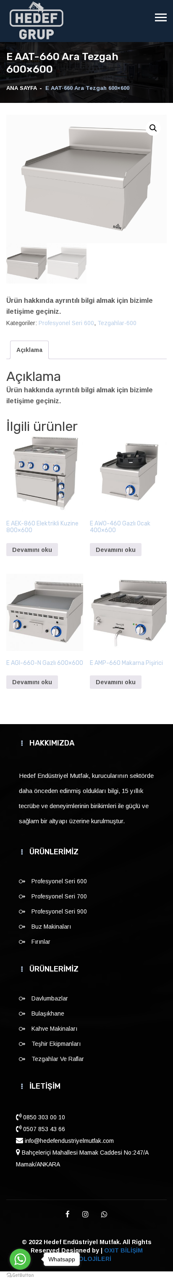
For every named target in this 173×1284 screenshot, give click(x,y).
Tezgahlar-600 (116, 323)
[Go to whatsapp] (20, 1259)
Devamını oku (32, 549)
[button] (153, 128)
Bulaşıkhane (47, 1013)
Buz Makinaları (51, 926)
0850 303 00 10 (43, 1117)
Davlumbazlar (49, 998)
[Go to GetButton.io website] (20, 1275)
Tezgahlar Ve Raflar (57, 1059)
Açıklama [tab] (29, 350)
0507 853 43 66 (43, 1129)
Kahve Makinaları (54, 1028)
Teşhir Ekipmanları (56, 1043)
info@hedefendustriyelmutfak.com (68, 1140)
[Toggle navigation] (161, 17)
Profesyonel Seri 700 (59, 896)
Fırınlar (40, 941)
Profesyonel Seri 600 (66, 323)
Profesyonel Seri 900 (59, 911)
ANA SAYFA (21, 88)
